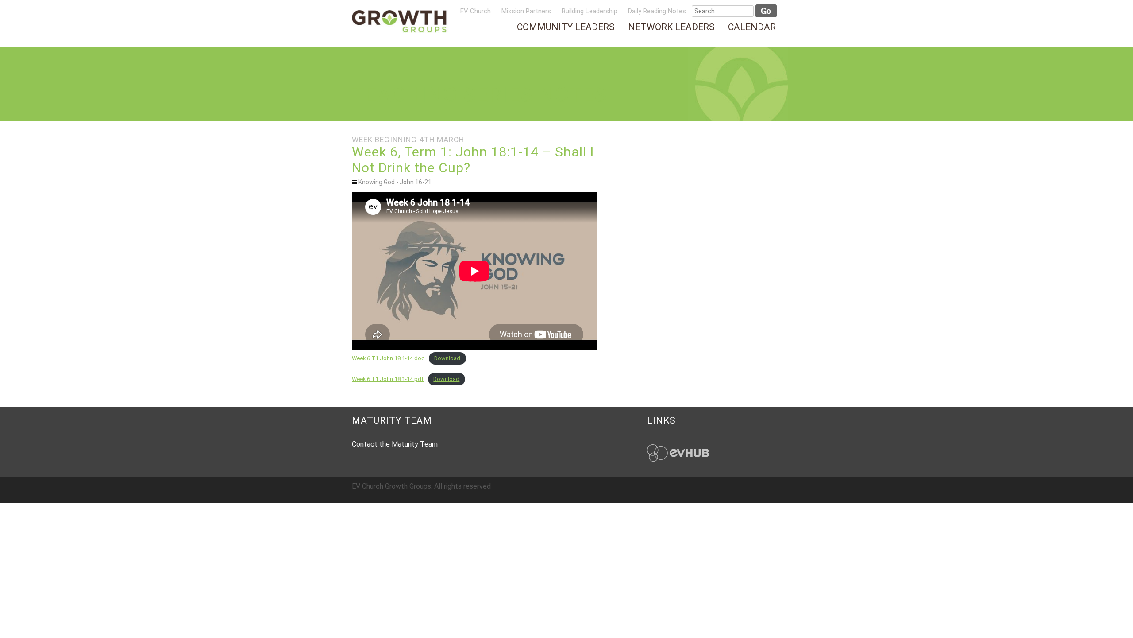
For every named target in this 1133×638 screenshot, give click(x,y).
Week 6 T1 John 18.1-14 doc (388, 358)
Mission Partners (526, 11)
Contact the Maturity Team (395, 444)
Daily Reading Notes (657, 11)
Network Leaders (671, 27)
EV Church (475, 11)
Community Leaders (566, 27)
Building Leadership (589, 11)
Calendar (752, 27)
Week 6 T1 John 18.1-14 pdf (388, 379)
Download (447, 358)
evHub (678, 453)
